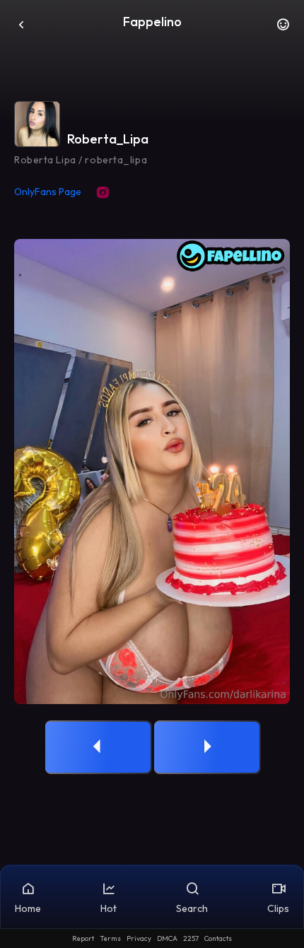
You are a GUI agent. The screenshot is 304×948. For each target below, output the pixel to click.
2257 (191, 938)
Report (83, 938)
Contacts (218, 938)
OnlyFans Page (47, 191)
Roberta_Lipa (107, 139)
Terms (110, 938)
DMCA (167, 938)
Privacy (139, 938)
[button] (283, 28)
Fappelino (152, 21)
